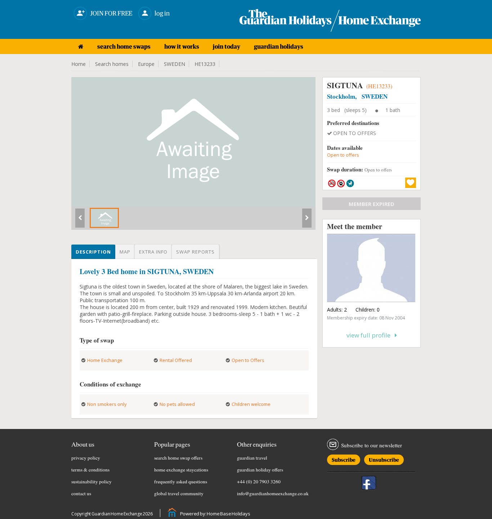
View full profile (370, 335)
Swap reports (195, 252)
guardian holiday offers (260, 469)
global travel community (178, 493)
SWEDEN (174, 64)
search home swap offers (178, 458)
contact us (81, 493)
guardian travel (252, 458)
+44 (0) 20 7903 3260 (259, 481)
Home (78, 64)
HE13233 (204, 64)
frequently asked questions (180, 481)
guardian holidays (278, 46)
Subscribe (343, 459)
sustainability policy (91, 481)
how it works (181, 46)
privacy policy (85, 458)
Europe (146, 64)
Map (125, 252)
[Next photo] (307, 221)
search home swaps (124, 46)
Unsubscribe (384, 459)
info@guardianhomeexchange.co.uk (273, 493)
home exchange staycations (181, 469)
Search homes (112, 64)
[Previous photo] (80, 221)
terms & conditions (90, 469)
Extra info (153, 252)
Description (93, 252)
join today (226, 46)
